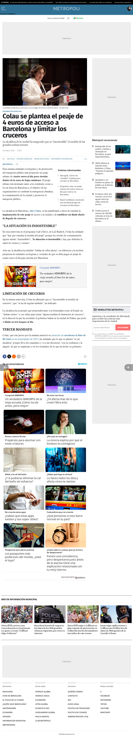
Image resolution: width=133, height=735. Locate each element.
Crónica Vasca (42, 696)
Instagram (105, 700)
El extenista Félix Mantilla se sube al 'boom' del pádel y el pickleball (31, 2)
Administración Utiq (78, 716)
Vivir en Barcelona (12, 696)
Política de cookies (77, 712)
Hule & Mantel (42, 716)
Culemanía (40, 700)
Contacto (73, 696)
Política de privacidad (79, 708)
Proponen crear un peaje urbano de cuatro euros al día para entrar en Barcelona (71, 190)
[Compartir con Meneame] (14, 356)
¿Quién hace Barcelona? (14, 704)
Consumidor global (45, 712)
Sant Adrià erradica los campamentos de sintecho (71, 2)
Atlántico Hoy (42, 708)
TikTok (103, 704)
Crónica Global (43, 691)
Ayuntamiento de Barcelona (61, 159)
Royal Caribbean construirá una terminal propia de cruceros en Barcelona (72, 202)
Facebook (105, 696)
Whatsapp (105, 712)
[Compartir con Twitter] (9, 356)
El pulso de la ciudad (13, 700)
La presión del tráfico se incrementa (100, 2)
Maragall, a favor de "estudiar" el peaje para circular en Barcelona (70, 178)
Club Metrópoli (43, 720)
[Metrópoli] (66, 8)
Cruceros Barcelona (24, 159)
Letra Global (41, 704)
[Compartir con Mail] (19, 356)
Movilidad (8, 691)
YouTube (104, 708)
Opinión (7, 716)
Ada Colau (11, 159)
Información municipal (12, 111)
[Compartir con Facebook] (4, 356)
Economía (7, 712)
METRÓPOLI (8, 164)
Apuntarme (122, 327)
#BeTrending (9, 725)
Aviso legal (73, 704)
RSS (69, 700)
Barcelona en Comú (41, 159)
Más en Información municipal (19, 599)
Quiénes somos (75, 691)
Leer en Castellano (7, 14)
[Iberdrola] (78, 18)
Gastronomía (9, 708)
